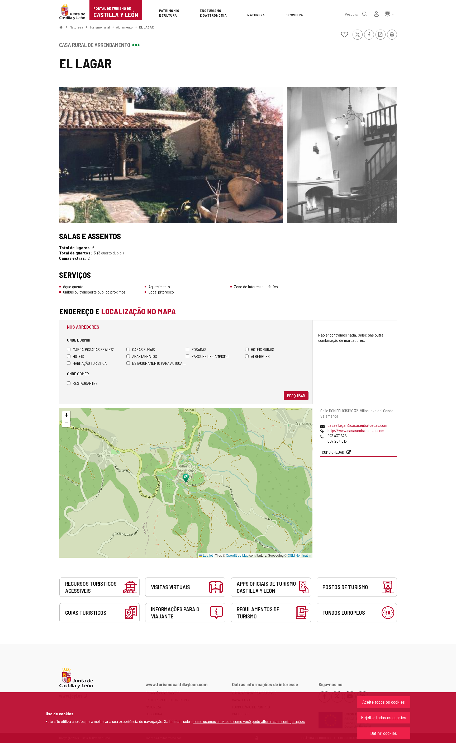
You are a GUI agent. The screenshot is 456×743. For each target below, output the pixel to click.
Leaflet (207, 555)
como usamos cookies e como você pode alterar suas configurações (249, 721)
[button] (389, 13)
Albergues (260, 356)
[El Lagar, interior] (342, 155)
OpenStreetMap (237, 555)
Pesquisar (296, 395)
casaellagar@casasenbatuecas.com (357, 425)
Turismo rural (99, 27)
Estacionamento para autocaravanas (159, 363)
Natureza (76, 27)
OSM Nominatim (299, 555)
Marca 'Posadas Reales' (93, 349)
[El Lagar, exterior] (171, 155)
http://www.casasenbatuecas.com (355, 430)
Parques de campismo (210, 356)
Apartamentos (144, 356)
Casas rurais (143, 349)
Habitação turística (90, 363)
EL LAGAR (146, 27)
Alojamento (124, 27)
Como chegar (333, 452)
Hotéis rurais (262, 349)
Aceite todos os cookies (383, 702)
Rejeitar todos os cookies (383, 717)
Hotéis (78, 356)
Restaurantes (85, 383)
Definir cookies (383, 733)
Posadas (199, 349)
